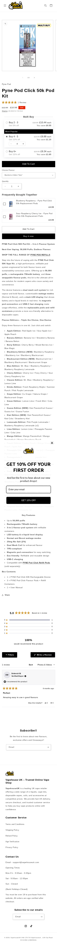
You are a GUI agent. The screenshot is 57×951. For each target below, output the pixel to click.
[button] (5, 5)
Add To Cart (28, 164)
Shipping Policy (12, 830)
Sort (31, 665)
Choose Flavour (8, 170)
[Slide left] (23, 78)
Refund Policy (12, 836)
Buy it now (28, 236)
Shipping (4, 111)
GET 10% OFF (28, 500)
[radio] (28, 124)
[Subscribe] (48, 747)
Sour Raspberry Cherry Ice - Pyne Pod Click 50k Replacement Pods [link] (34, 214)
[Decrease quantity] (11, 144)
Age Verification (12, 842)
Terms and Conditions (15, 824)
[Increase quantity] (23, 144)
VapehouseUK (16, 937)
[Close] (52, 443)
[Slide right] (34, 78)
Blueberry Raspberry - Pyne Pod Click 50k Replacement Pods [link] (34, 202)
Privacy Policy (12, 847)
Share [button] (7, 595)
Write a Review (45, 656)
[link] (11, 204)
